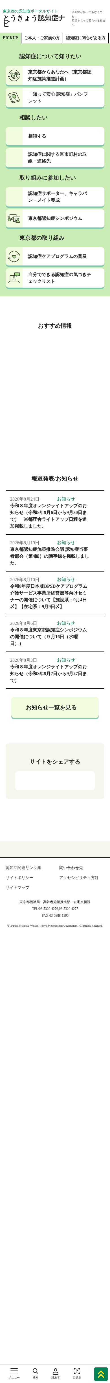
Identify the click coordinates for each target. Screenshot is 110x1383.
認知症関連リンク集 (23, 873)
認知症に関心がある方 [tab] (86, 33)
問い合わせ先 (71, 873)
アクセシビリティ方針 (77, 883)
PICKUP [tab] (11, 33)
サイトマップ (16, 893)
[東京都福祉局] (15, 5)
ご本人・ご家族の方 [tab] (43, 33)
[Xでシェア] (35, 769)
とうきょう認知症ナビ (35, 19)
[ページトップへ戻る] (101, 1373)
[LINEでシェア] (74, 769)
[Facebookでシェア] (54, 769)
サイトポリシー (18, 883)
